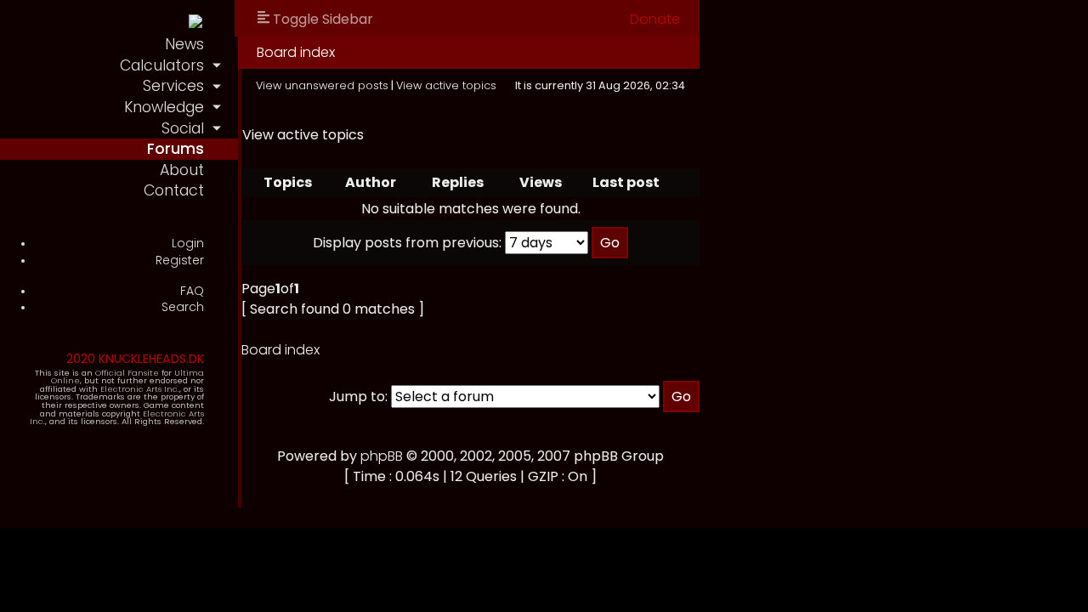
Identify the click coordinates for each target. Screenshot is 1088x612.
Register (180, 260)
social (183, 128)
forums (175, 149)
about (182, 170)
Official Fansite (127, 372)
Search (183, 307)
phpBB (381, 456)
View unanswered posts (322, 85)
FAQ (192, 291)
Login (188, 243)
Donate (655, 19)
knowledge (164, 107)
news (184, 44)
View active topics (446, 85)
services (173, 86)
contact (174, 190)
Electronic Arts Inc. (139, 388)
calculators (162, 65)
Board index (296, 52)
